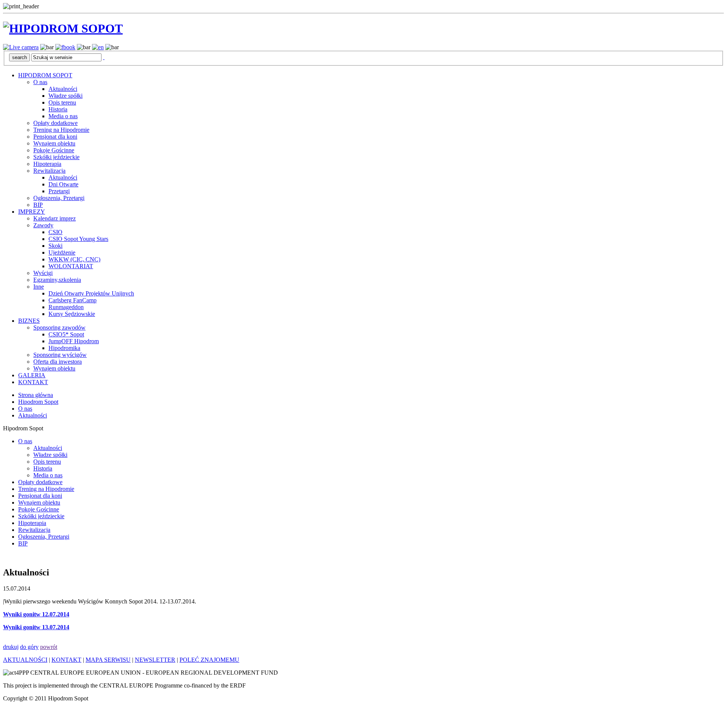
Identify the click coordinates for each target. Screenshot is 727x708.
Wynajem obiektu (54, 143)
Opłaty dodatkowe (55, 123)
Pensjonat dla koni (55, 136)
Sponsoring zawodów (59, 327)
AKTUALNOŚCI (25, 659)
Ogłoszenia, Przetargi (58, 198)
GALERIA (31, 375)
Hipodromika (64, 348)
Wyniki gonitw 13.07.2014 (36, 627)
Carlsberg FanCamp (72, 300)
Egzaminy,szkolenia (57, 280)
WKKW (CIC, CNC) (74, 259)
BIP (38, 205)
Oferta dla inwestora (57, 361)
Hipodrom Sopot (38, 402)
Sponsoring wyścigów (60, 355)
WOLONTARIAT (70, 266)
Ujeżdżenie (61, 252)
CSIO (55, 232)
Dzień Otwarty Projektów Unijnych (91, 293)
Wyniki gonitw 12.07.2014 (36, 614)
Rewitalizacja (49, 170)
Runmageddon (66, 307)
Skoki (55, 245)
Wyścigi (43, 273)
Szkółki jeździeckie (56, 157)
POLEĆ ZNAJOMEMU (209, 659)
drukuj (11, 647)
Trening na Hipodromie (61, 130)
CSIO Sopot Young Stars (78, 239)
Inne (38, 286)
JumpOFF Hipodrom (73, 341)
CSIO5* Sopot (66, 334)
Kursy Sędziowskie (71, 314)
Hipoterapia (47, 164)
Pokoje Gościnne (53, 150)
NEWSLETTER (155, 659)
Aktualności (62, 89)
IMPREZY (31, 211)
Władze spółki (65, 95)
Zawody (43, 225)
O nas (40, 82)
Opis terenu (62, 102)
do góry (29, 647)
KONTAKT (33, 382)
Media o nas (63, 116)
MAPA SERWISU (108, 659)
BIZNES (29, 320)
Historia (57, 109)
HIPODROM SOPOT (45, 75)
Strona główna (35, 395)
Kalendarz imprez (54, 218)
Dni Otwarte (63, 184)
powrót (48, 647)
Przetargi (59, 191)
